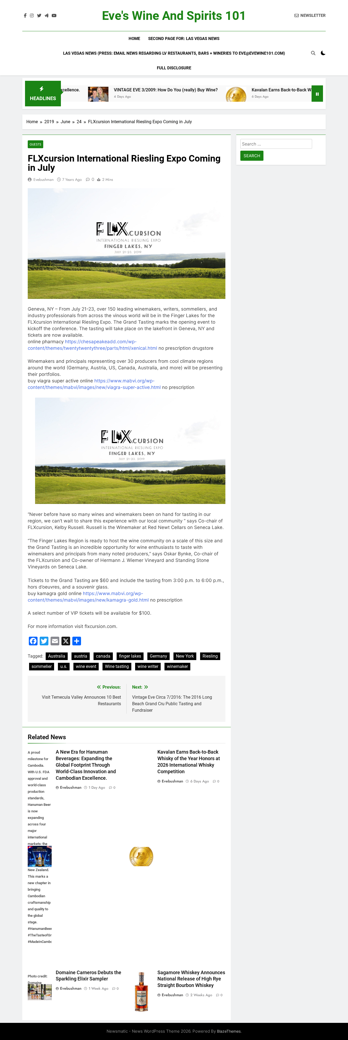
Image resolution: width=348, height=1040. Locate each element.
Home (134, 38)
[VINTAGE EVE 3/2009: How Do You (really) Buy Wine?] (72, 97)
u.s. (63, 666)
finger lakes (130, 656)
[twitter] (39, 16)
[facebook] (25, 16)
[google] (46, 16)
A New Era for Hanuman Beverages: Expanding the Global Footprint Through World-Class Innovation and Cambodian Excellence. (86, 765)
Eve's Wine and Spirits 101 (174, 15)
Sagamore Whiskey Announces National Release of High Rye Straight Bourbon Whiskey (191, 979)
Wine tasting (117, 666)
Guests (35, 144)
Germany (158, 656)
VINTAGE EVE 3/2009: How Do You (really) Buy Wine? (140, 89)
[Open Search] (313, 53)
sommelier (42, 666)
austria (80, 656)
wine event (86, 666)
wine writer (148, 666)
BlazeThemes (229, 1031)
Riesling (210, 656)
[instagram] (31, 16)
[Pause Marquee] (317, 93)
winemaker (177, 666)
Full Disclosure (174, 68)
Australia (56, 656)
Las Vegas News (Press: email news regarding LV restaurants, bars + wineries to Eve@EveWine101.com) (174, 53)
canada (103, 656)
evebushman (43, 179)
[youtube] (54, 16)
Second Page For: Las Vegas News (183, 38)
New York (185, 656)
